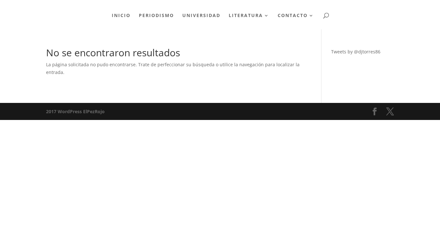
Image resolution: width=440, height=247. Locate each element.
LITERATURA (246, 15)
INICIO (121, 15)
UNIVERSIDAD (201, 15)
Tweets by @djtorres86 (355, 52)
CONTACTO (293, 15)
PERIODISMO (156, 15)
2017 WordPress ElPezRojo (75, 111)
